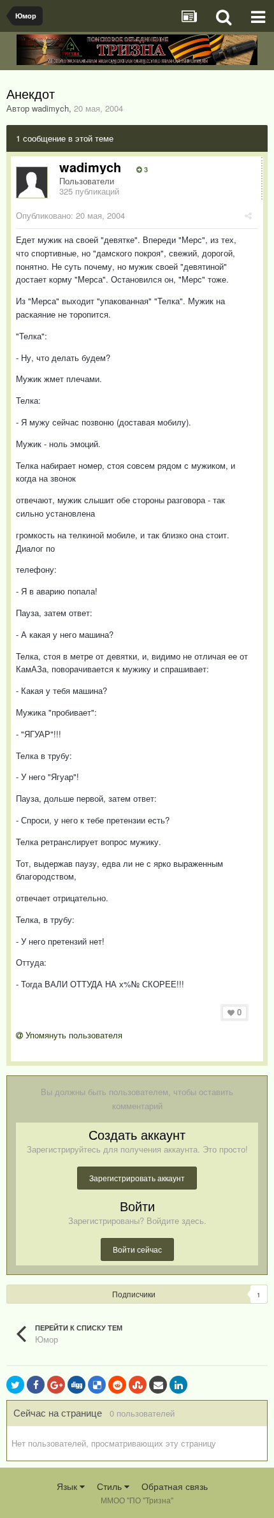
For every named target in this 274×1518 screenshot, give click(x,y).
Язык (68, 1486)
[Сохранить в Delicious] (97, 1385)
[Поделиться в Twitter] (15, 1385)
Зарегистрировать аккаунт (137, 1177)
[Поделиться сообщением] (248, 215)
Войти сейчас (137, 1249)
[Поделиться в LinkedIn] (178, 1385)
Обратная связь (174, 1486)
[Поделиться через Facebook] (36, 1385)
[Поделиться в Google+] (56, 1385)
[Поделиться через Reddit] (117, 1385)
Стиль (110, 1486)
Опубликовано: (70, 215)
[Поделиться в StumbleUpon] (138, 1385)
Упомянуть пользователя (72, 1035)
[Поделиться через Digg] (76, 1385)
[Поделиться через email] (158, 1385)
